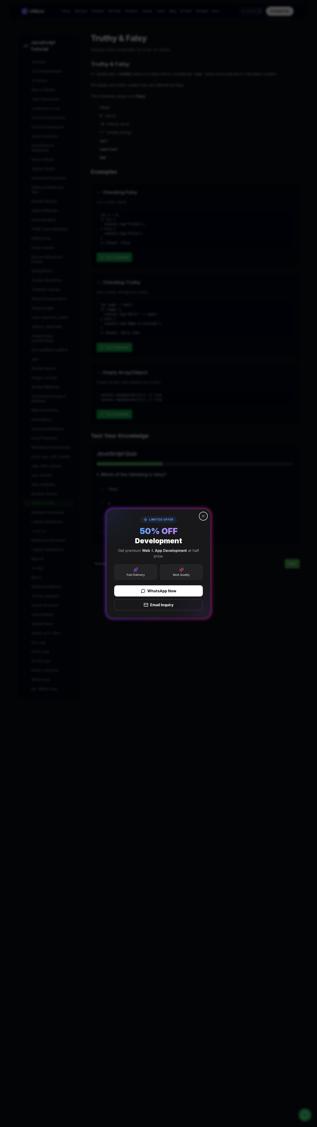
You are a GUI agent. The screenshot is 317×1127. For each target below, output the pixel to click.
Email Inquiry (162, 605)
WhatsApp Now (161, 591)
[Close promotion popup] (203, 516)
